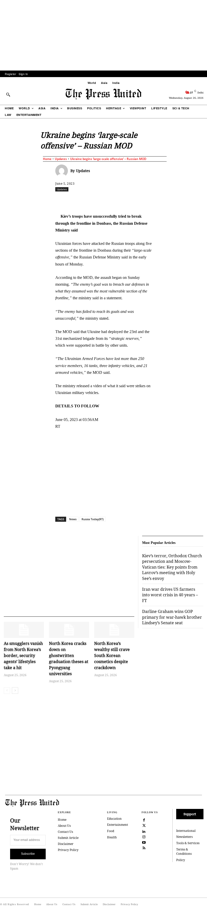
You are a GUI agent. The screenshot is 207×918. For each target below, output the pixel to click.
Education (114, 818)
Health (112, 837)
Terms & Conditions (184, 851)
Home (47, 159)
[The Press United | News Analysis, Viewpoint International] (103, 94)
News (72, 519)
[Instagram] (144, 836)
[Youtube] (144, 841)
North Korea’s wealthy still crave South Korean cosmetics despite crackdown (112, 655)
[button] (8, 94)
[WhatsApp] (126, 200)
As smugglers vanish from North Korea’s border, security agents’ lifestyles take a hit (23, 655)
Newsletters (184, 837)
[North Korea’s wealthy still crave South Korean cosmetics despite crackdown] (114, 630)
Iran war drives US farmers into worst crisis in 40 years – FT (170, 594)
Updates (61, 159)
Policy (180, 860)
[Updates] (62, 171)
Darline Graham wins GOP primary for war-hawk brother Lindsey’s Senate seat (172, 617)
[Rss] (144, 847)
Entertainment (117, 825)
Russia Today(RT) (93, 519)
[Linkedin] (137, 200)
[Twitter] (144, 825)
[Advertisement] (103, 35)
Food (110, 831)
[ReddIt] (114, 200)
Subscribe (28, 854)
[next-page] (15, 690)
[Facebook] (91, 200)
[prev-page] (7, 690)
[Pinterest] (149, 200)
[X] (102, 200)
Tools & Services (187, 843)
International (186, 831)
